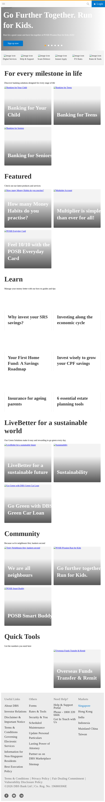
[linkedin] (21, 795)
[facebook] (6, 795)
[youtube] (14, 795)
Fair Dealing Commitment (68, 778)
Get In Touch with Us (65, 720)
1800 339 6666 (64, 713)
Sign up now (13, 43)
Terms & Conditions (16, 778)
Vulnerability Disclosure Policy (23, 782)
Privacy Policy (40, 778)
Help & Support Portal (63, 706)
